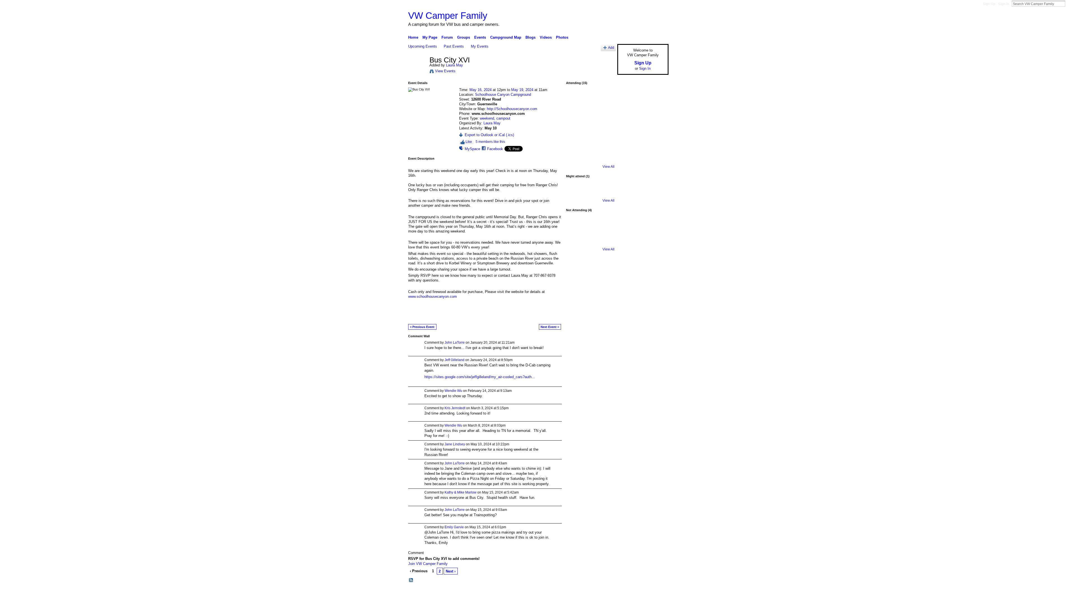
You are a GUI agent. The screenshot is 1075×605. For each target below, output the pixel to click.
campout (503, 118)
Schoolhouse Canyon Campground (503, 94)
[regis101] (575, 241)
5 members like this (490, 142)
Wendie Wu (453, 391)
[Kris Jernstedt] (605, 129)
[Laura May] (417, 72)
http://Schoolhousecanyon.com (512, 109)
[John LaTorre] (590, 159)
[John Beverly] (575, 99)
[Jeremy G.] (575, 129)
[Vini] (590, 129)
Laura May (454, 65)
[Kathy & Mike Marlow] (575, 227)
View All (608, 167)
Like (469, 142)
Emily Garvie (454, 527)
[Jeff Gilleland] (575, 159)
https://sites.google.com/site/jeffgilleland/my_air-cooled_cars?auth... (479, 377)
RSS (411, 580)
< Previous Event (422, 327)
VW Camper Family (447, 15)
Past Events (454, 46)
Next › (450, 571)
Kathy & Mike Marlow (460, 492)
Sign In (1003, 4)
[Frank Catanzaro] (605, 99)
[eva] (575, 144)
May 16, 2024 (480, 90)
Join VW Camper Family (428, 564)
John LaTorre (455, 343)
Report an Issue (627, 593)
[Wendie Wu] (605, 227)
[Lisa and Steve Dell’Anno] (605, 144)
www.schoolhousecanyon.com (432, 296)
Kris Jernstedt (455, 408)
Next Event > (550, 327)
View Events (445, 71)
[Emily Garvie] (590, 99)
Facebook (495, 149)
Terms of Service (656, 593)
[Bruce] (590, 227)
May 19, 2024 (522, 90)
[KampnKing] (575, 193)
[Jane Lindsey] (605, 114)
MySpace (472, 149)
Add (611, 47)
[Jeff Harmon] (590, 114)
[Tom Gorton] (575, 114)
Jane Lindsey (455, 444)
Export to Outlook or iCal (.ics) (489, 135)
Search (1069, 3)
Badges (605, 593)
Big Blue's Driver (450, 593)
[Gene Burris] (590, 144)
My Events (480, 46)
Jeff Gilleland (454, 360)
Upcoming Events (422, 46)
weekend (487, 118)
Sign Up (989, 4)
